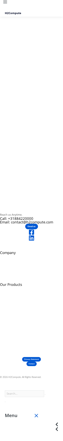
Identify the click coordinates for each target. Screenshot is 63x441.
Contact (32, 364)
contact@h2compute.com (32, 222)
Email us (32, 226)
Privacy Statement (31, 359)
